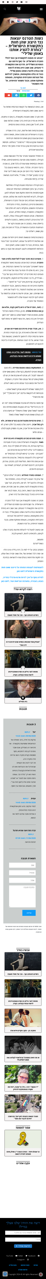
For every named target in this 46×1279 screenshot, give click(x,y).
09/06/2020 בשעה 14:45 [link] (26, 802)
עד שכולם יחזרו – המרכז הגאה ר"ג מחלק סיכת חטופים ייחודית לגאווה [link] (23, 1152)
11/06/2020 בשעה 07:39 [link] (26, 838)
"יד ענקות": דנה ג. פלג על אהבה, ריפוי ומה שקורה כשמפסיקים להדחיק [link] (23, 1088)
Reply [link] (27, 732)
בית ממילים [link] (23, 701)
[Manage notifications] (41, 1274)
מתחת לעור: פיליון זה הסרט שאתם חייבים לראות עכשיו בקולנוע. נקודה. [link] (23, 1002)
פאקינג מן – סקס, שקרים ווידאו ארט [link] (23, 1030)
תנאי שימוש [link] (25, 1265)
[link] (25, 2)
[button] (41, 9)
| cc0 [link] (41, 101)
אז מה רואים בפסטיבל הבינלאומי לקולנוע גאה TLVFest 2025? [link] (23, 1058)
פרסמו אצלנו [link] (22, 1270)
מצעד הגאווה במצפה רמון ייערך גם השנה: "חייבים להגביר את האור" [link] (23, 1117)
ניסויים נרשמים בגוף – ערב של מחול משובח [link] (23, 615)
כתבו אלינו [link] (13, 1265)
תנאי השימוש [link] (12, 926)
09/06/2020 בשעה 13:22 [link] (26, 736)
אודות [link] (36, 1265)
